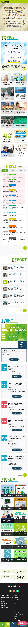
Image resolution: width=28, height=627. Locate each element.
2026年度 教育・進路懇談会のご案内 (10, 191)
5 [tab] (21, 30)
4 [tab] (20, 30)
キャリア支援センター (18, 599)
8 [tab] (25, 30)
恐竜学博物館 (3, 605)
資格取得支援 (17, 603)
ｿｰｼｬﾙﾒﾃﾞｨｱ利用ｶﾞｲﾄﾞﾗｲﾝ (19, 614)
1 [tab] (16, 30)
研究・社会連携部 (4, 607)
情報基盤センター (17, 597)
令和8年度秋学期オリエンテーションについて (12, 186)
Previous (15, 30)
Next (26, 30)
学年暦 (15, 610)
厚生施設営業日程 (17, 612)
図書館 (15, 595)
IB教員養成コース (17, 606)
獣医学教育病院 (4, 603)
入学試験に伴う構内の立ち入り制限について (12, 196)
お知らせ (12, 170)
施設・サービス (17, 608)
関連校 (15, 618)
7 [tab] (24, 30)
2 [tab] (17, 30)
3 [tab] (19, 30)
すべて (5, 170)
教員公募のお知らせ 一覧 (8, 202)
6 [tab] (22, 30)
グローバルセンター (18, 601)
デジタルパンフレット (5, 595)
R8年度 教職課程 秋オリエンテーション (11, 176)
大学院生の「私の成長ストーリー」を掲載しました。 (14, 227)
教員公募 (3, 601)
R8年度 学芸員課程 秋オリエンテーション (11, 181)
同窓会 (15, 616)
